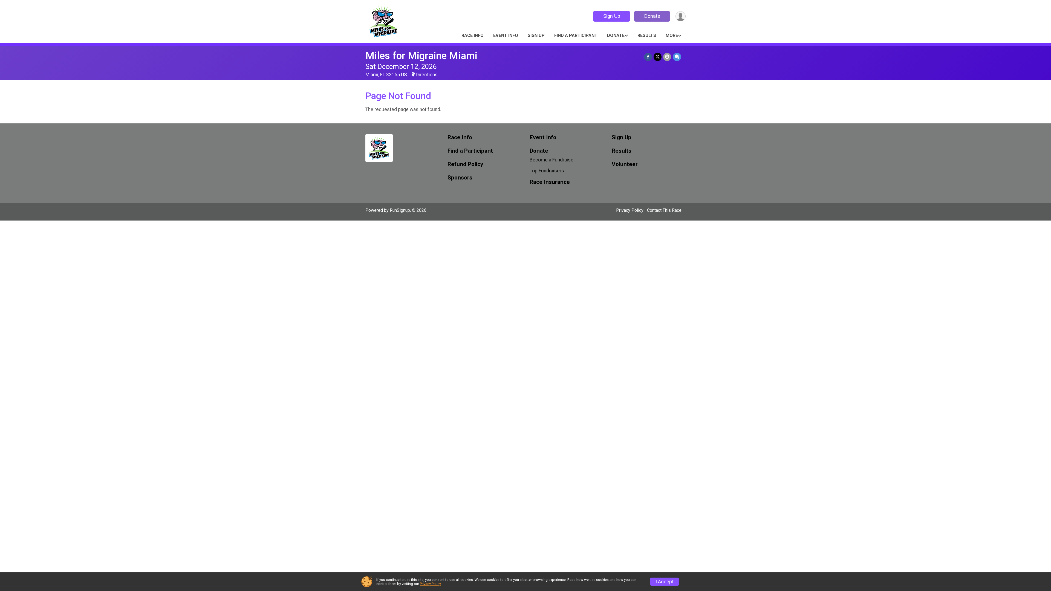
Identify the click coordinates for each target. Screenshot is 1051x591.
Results (646, 35)
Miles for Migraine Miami (421, 56)
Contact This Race (664, 210)
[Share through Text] (677, 57)
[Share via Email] (667, 57)
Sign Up (611, 16)
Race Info (472, 35)
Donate (652, 16)
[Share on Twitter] (658, 57)
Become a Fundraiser (552, 160)
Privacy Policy (629, 210)
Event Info (505, 35)
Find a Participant (575, 35)
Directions (427, 74)
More (672, 35)
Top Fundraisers (547, 170)
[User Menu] (680, 16)
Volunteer (625, 164)
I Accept (665, 581)
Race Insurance (550, 182)
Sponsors (459, 178)
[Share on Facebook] (648, 57)
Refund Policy (465, 164)
